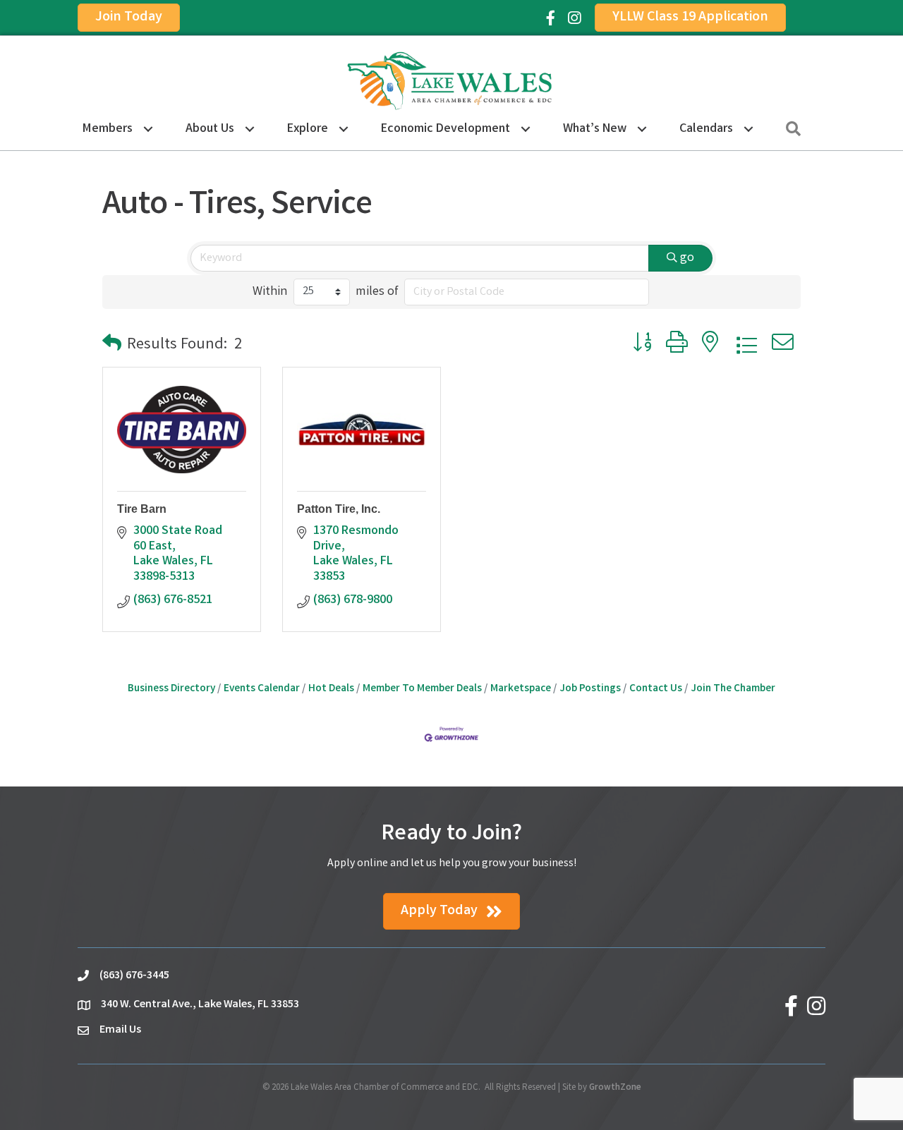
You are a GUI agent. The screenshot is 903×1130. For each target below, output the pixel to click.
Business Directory (171, 689)
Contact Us (655, 689)
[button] (111, 346)
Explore (307, 129)
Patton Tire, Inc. (338, 509)
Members (108, 129)
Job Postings (590, 689)
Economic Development (445, 129)
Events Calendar (262, 689)
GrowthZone (615, 1088)
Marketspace (520, 689)
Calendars (706, 129)
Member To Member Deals (422, 689)
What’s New (594, 129)
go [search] (687, 258)
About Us (210, 129)
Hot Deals (331, 689)
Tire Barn (141, 509)
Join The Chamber (733, 689)
